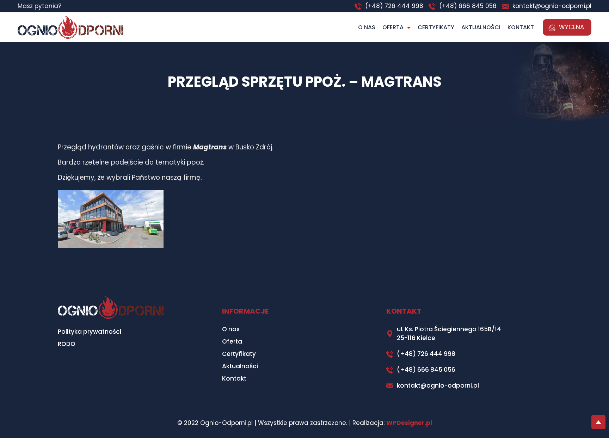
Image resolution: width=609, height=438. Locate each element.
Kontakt (521, 27)
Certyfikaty (436, 27)
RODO (66, 344)
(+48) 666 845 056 (468, 6)
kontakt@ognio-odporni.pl (551, 6)
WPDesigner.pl (409, 423)
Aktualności (480, 27)
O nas (366, 27)
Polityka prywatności (89, 331)
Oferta (393, 27)
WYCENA (571, 27)
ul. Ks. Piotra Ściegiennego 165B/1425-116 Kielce (449, 333)
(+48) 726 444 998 (394, 6)
